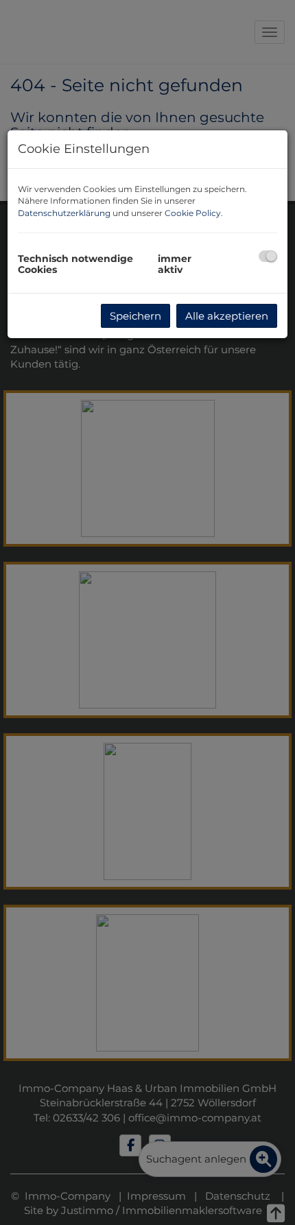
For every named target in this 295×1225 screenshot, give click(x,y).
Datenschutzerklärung (64, 213)
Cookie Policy (193, 213)
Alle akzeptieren (226, 315)
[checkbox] (268, 256)
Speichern (135, 315)
